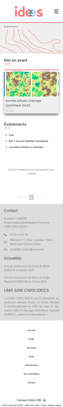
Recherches (31, 365)
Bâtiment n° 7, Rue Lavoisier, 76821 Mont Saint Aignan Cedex (31, 242)
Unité (31, 339)
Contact (31, 382)
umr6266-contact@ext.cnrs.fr (27, 249)
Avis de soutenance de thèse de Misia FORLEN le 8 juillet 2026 (26, 268)
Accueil (31, 330)
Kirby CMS (35, 400)
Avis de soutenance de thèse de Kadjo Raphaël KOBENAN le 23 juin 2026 (27, 279)
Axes (31, 356)
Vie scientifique (31, 373)
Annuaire (31, 347)
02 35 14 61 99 (19, 234)
